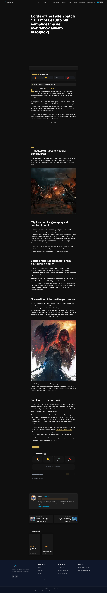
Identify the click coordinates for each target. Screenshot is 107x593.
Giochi (69, 2)
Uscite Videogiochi (79, 2)
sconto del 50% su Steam (64, 430)
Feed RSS (60, 576)
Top (68, 473)
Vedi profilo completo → (44, 506)
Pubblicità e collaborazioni (84, 567)
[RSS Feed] (16, 576)
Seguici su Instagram (63, 570)
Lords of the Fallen (51, 89)
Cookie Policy (45, 590)
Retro (39, 573)
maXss (40, 496)
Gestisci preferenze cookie (66, 590)
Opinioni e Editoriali (40, 12)
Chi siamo (57, 590)
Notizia (32, 546)
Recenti (72, 473)
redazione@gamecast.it (84, 570)
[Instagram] (13, 576)
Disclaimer (51, 590)
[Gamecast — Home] (8, 2)
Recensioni (56, 2)
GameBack (90, 2)
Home (32, 12)
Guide (64, 2)
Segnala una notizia (62, 573)
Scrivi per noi (61, 567)
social (71, 438)
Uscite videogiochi (42, 579)
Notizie (40, 2)
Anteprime (47, 2)
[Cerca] (95, 2)
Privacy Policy (38, 590)
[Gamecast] (23, 566)
